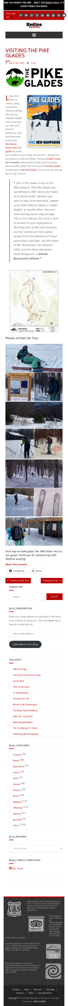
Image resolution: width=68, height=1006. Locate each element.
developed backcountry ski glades (13, 147)
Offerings (17, 807)
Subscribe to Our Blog (25, 644)
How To (17, 790)
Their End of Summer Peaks (27, 675)
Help (26, 989)
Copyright (13, 998)
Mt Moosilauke (29, 169)
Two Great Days (21, 686)
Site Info (38, 989)
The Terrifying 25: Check (25, 728)
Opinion (17, 813)
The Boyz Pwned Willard (25, 710)
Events (16, 760)
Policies (20, 993)
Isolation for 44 (20, 698)
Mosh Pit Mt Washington (25, 704)
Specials (17, 819)
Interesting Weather (23, 722)
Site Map (50, 989)
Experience (18, 766)
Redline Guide (53, 158)
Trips (33, 63)
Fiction (16, 772)
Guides (16, 784)
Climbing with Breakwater (26, 734)
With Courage (20, 669)
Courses (17, 754)
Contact (16, 989)
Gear (15, 778)
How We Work (45, 993)
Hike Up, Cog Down (23, 716)
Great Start (18, 681)
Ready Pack (52, 2)
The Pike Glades (52, 166)
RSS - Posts (17, 868)
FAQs (30, 993)
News (15, 795)
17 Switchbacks (20, 692)
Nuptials (17, 801)
